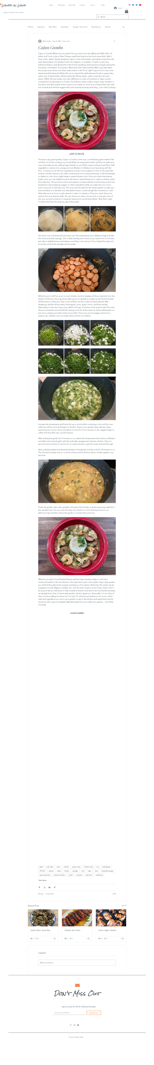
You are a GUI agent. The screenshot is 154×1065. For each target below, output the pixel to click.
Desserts (108, 27)
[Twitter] (136, 5)
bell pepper (106, 892)
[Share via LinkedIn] (49, 913)
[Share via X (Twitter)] (44, 913)
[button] (126, 11)
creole (71, 900)
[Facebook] (133, 5)
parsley (51, 896)
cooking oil (99, 900)
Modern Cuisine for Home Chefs (13, 12)
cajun (89, 896)
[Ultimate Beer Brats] (77, 943)
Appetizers (41, 27)
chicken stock (88, 892)
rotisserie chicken (59, 900)
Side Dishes (65, 27)
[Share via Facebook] (39, 913)
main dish (50, 892)
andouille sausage (107, 896)
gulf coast (89, 900)
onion (58, 892)
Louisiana (79, 900)
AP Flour (42, 896)
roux (82, 896)
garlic (41, 892)
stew (96, 896)
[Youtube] (140, 5)
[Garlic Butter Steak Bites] (43, 943)
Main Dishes (53, 27)
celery (59, 896)
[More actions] (114, 41)
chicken (66, 892)
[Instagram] (129, 5)
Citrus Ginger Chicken (107, 956)
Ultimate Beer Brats (72, 956)
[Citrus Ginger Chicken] (111, 943)
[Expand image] (51, 218)
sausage (75, 896)
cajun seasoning (45, 900)
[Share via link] (55, 913)
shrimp (66, 896)
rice (97, 892)
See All (124, 931)
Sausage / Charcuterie (80, 27)
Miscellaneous (96, 27)
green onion (76, 892)
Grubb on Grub (14, 5)
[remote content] (77, 750)
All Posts (30, 27)
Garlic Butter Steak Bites (40, 956)
